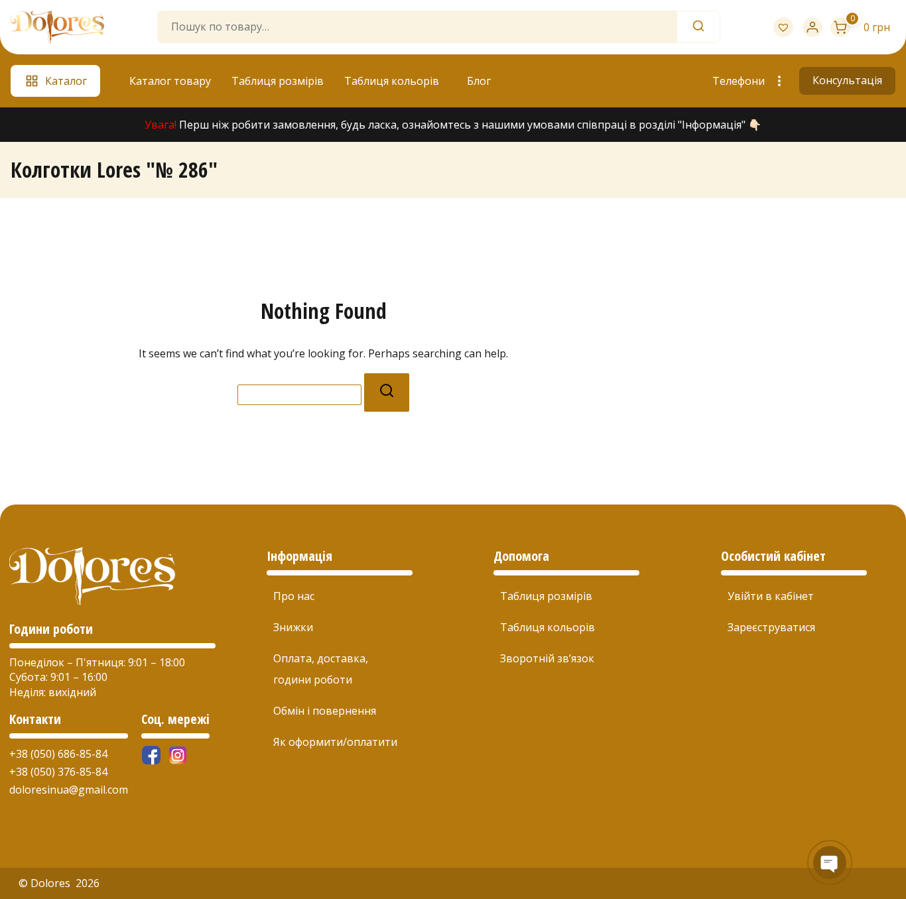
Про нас (293, 596)
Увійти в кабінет (771, 596)
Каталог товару (170, 81)
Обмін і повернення (324, 710)
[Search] (698, 26)
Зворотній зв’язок (547, 658)
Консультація (847, 80)
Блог (479, 81)
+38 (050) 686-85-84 (58, 754)
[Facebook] (151, 755)
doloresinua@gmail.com (68, 789)
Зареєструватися (771, 627)
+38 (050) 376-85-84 (58, 771)
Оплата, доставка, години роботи (320, 669)
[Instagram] (178, 755)
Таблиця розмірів (277, 81)
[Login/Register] (812, 27)
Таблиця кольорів (391, 81)
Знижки (293, 627)
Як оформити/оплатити (335, 742)
